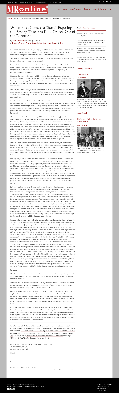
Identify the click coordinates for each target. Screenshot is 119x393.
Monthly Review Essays (85, 68)
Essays (99, 9)
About (65, 9)
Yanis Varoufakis (18, 41)
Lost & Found (82, 113)
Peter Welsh (102, 59)
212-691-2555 (102, 390)
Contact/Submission (75, 9)
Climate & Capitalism (41, 2)
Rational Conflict (23, 338)
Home (59, 9)
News (61, 43)
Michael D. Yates (82, 125)
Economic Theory (18, 43)
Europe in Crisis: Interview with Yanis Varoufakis (91, 57)
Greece (34, 43)
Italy (44, 43)
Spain (55, 43)
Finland (28, 43)
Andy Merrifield (81, 78)
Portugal (50, 43)
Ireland (39, 43)
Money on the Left (55, 2)
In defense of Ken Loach (84, 34)
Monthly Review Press (26, 2)
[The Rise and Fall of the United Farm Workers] (90, 137)
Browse (86, 9)
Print (13, 353)
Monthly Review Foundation (104, 385)
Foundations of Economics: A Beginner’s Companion (44, 336)
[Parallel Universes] (91, 88)
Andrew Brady (93, 59)
